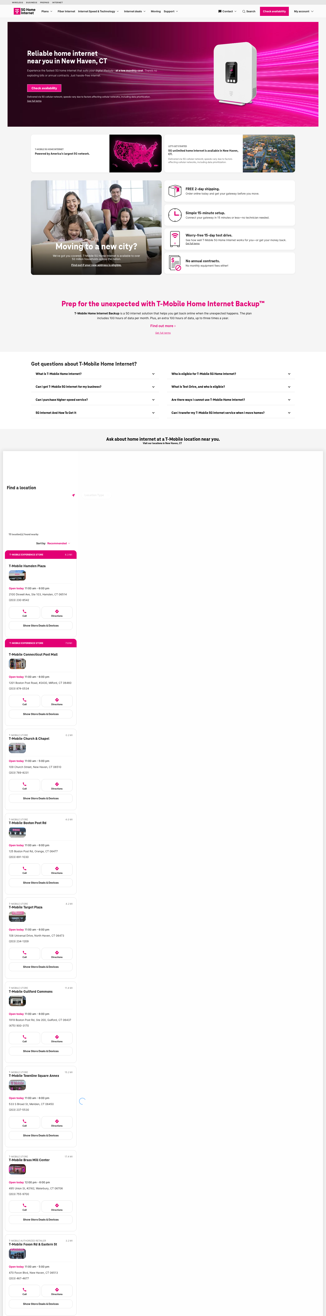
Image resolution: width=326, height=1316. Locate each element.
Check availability (44, 88)
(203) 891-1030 (19, 856)
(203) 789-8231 (19, 772)
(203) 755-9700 (19, 1194)
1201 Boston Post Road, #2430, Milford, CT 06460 (40, 682)
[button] (59, 543)
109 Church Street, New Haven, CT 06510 (35, 767)
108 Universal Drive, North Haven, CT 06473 (36, 935)
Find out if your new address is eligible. (96, 265)
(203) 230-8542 (19, 600)
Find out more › (163, 326)
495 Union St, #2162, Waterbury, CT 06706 (36, 1188)
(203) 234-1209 (19, 941)
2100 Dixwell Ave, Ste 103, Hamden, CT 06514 (38, 594)
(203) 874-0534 (19, 688)
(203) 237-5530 (19, 1109)
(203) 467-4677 (19, 1278)
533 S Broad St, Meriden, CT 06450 (31, 1104)
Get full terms (193, 243)
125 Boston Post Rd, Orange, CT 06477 (33, 851)
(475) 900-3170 (19, 1025)
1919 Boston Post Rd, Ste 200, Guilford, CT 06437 (40, 1019)
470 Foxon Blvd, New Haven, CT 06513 (33, 1272)
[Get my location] (73, 495)
